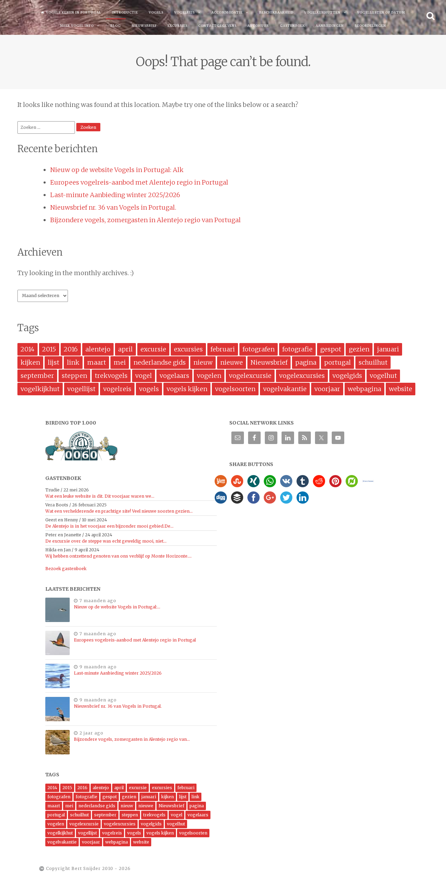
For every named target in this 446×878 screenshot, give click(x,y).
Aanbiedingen (330, 26)
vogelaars (174, 376)
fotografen (259, 349)
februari (222, 349)
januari (388, 349)
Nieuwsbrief (144, 26)
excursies (188, 349)
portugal (337, 362)
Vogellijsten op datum (381, 12)
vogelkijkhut (40, 389)
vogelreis (117, 389)
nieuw (203, 362)
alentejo (97, 349)
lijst (53, 362)
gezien (359, 349)
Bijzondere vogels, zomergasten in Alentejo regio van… (132, 739)
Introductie (125, 12)
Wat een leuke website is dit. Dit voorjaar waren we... (99, 496)
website (400, 389)
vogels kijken (187, 389)
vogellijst (81, 389)
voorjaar (327, 389)
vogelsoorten (235, 389)
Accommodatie (227, 12)
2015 (49, 349)
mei (120, 362)
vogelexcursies (302, 376)
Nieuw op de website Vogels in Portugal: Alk (117, 170)
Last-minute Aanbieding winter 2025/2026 (115, 195)
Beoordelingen (370, 26)
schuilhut (373, 362)
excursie (153, 349)
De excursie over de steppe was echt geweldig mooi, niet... (106, 541)
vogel (143, 376)
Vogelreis (184, 12)
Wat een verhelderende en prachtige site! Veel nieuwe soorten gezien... (119, 511)
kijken (30, 362)
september (37, 376)
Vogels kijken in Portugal (73, 12)
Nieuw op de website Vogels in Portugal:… (117, 606)
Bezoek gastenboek (65, 568)
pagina (305, 362)
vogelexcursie (250, 376)
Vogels (156, 12)
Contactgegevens (217, 26)
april (125, 349)
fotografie (297, 349)
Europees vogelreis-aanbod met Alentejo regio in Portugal (139, 182)
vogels (149, 389)
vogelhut (383, 376)
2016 (71, 349)
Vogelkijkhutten (322, 12)
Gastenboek (292, 26)
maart (96, 362)
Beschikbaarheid (276, 12)
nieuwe (231, 362)
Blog (115, 26)
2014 (27, 349)
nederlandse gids (159, 362)
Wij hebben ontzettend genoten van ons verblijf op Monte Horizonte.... (118, 556)
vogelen (209, 376)
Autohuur (258, 26)
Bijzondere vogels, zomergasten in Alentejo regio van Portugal (145, 220)
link (73, 362)
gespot (330, 349)
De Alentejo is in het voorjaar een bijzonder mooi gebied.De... (109, 526)
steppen (74, 376)
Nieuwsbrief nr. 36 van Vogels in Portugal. (113, 207)
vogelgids (347, 376)
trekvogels (111, 376)
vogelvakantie (285, 389)
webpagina (364, 389)
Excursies (177, 26)
